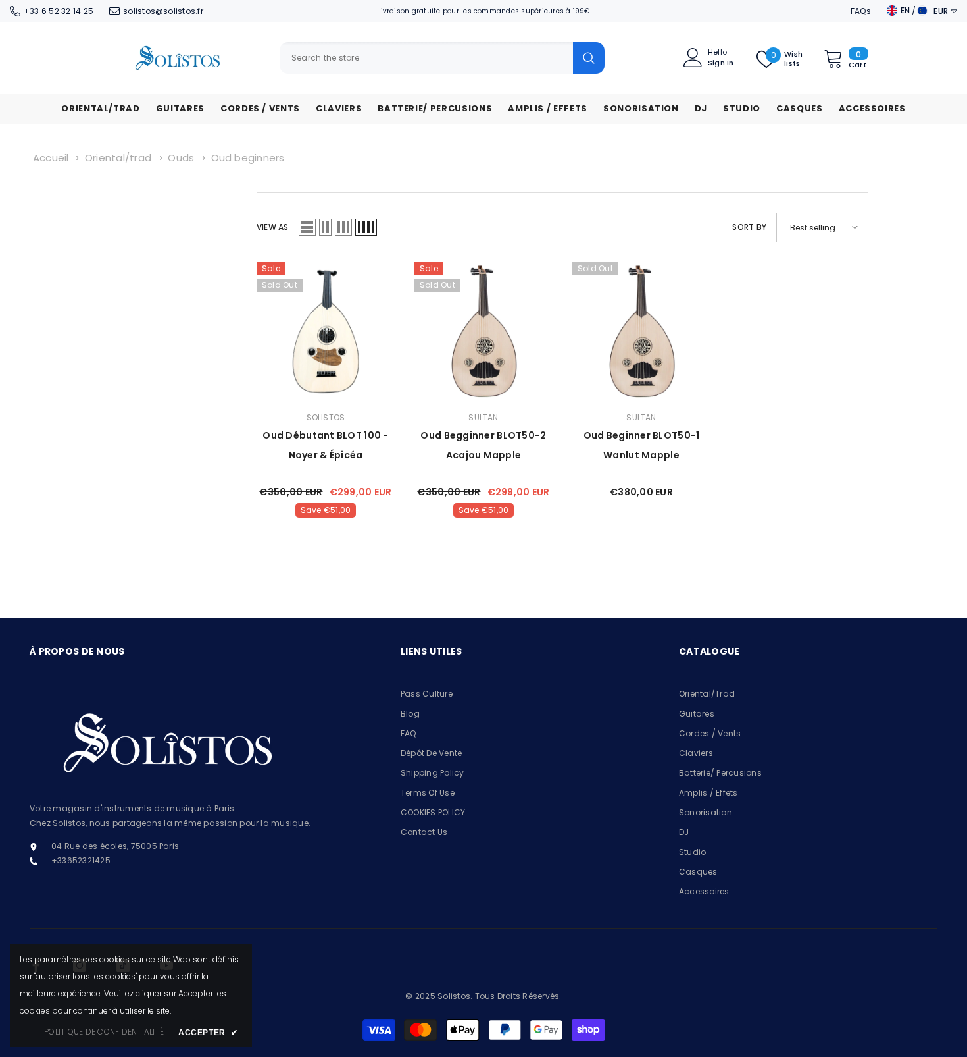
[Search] (442, 58)
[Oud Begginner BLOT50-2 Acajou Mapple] (483, 331)
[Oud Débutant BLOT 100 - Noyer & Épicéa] (326, 331)
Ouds (182, 158)
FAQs (861, 10)
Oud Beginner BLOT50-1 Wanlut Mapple (641, 445)
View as (273, 226)
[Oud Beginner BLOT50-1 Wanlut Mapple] (641, 331)
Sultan (483, 417)
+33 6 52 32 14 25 (58, 10)
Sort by (749, 226)
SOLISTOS (326, 417)
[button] (307, 227)
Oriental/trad (119, 158)
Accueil (51, 158)
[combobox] (426, 58)
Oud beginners (248, 158)
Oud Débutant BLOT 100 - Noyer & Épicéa (325, 445)
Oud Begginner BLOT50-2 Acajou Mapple (483, 445)
